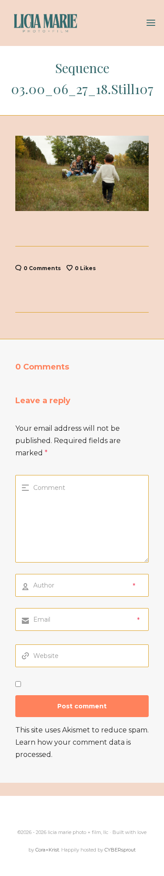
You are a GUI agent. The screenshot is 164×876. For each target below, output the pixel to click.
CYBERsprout (120, 850)
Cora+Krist (47, 850)
